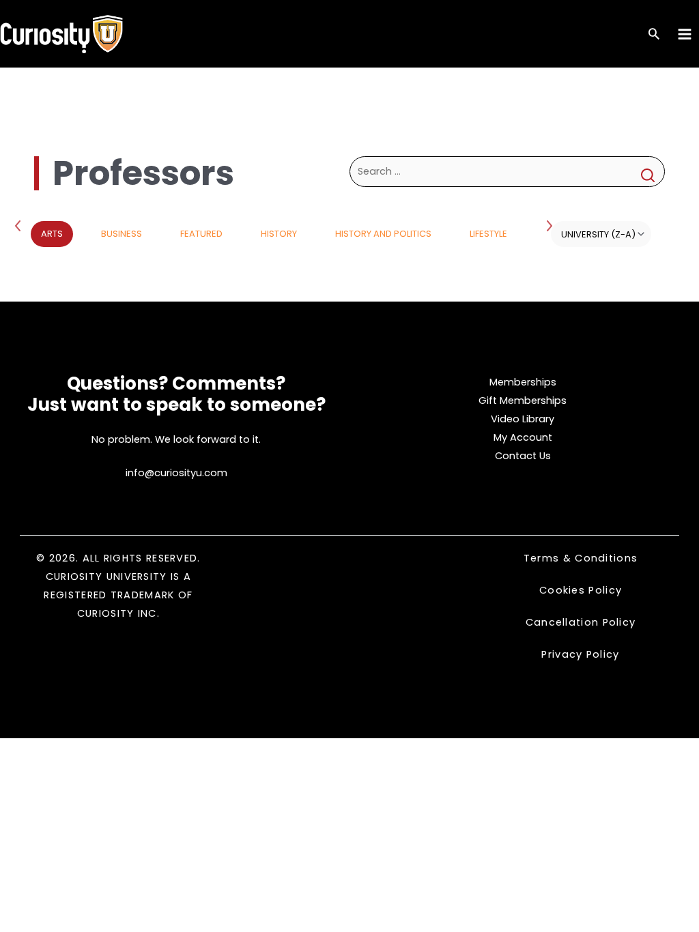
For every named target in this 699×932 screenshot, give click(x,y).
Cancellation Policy (581, 622)
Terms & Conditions (581, 558)
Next (551, 225)
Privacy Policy (580, 654)
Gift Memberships (523, 400)
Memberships (522, 382)
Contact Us (523, 456)
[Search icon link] (653, 35)
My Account (523, 437)
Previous (20, 225)
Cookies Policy (580, 590)
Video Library (522, 419)
